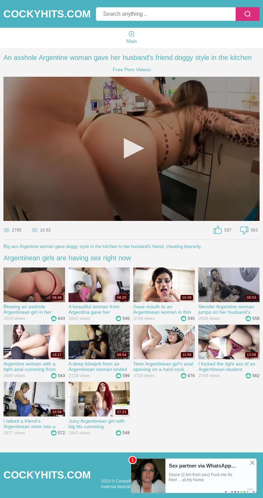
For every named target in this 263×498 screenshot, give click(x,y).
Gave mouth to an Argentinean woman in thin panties (162, 309)
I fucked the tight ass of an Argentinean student (226, 366)
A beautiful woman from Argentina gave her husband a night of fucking (97, 309)
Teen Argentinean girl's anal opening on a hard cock (163, 366)
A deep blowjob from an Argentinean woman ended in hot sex (97, 366)
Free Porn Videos (132, 69)
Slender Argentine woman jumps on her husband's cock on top (226, 309)
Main (131, 41)
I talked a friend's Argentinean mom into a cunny (29, 423)
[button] (131, 148)
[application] (131, 149)
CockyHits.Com (47, 14)
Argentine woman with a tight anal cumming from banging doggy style (29, 366)
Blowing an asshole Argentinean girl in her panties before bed (27, 309)
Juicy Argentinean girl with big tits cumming (96, 423)
